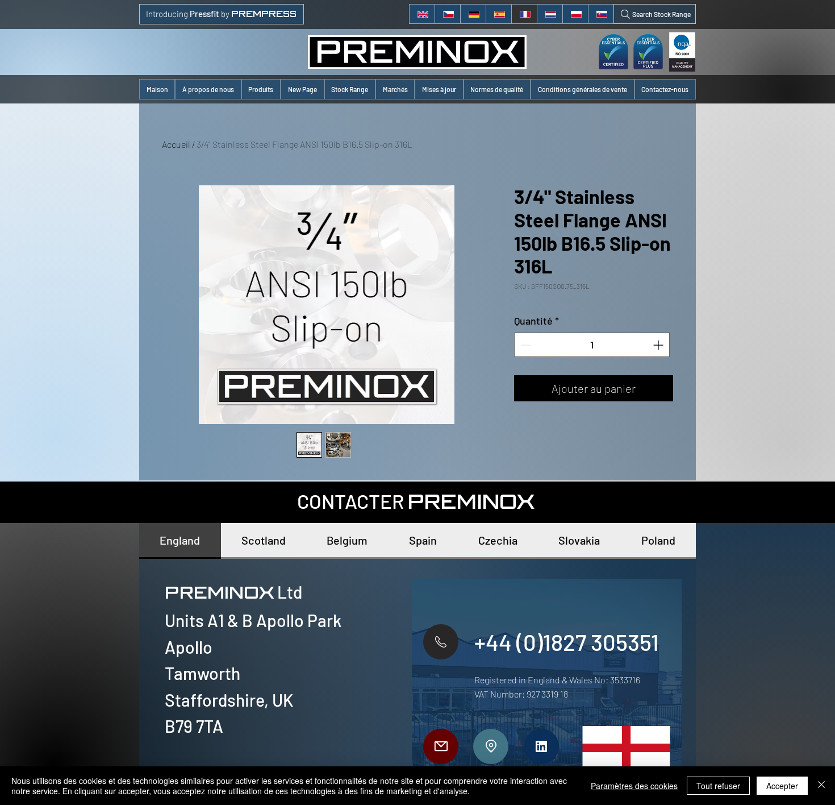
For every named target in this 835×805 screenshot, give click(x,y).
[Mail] (440, 746)
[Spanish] (498, 14)
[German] (473, 14)
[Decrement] (524, 344)
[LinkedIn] (541, 746)
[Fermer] (821, 785)
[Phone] (440, 641)
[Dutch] (549, 14)
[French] (524, 14)
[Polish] (575, 14)
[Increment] (659, 344)
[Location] (490, 746)
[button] (261, 89)
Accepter (782, 785)
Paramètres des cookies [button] (634, 785)
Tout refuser (718, 785)
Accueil (176, 144)
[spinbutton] (591, 344)
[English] (422, 14)
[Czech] (447, 14)
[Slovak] (600, 14)
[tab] (180, 541)
